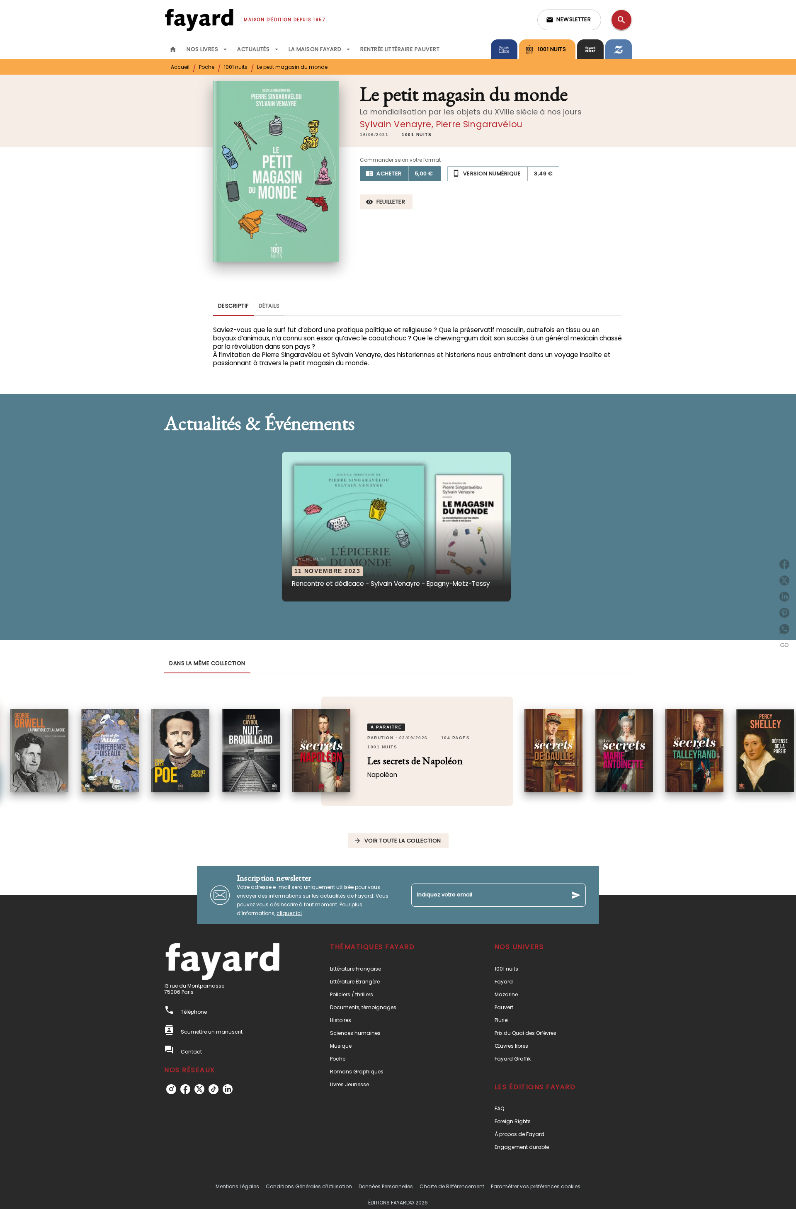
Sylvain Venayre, (398, 124)
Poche (206, 66)
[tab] (173, 49)
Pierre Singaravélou (479, 124)
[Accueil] (199, 19)
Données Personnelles (386, 1186)
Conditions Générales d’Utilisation (309, 1186)
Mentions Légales (237, 1186)
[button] (569, 20)
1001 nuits (236, 66)
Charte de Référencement (452, 1186)
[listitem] (171, 1089)
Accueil (180, 66)
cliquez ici (289, 913)
